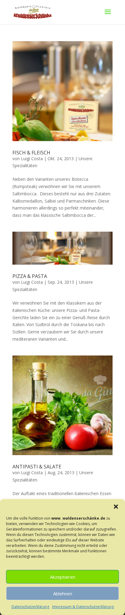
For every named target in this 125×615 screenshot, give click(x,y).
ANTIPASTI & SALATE (36, 466)
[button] (116, 507)
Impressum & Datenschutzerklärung (83, 606)
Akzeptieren (62, 577)
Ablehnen (62, 593)
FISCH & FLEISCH (31, 152)
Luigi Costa (32, 158)
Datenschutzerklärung (30, 606)
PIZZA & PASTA (29, 276)
